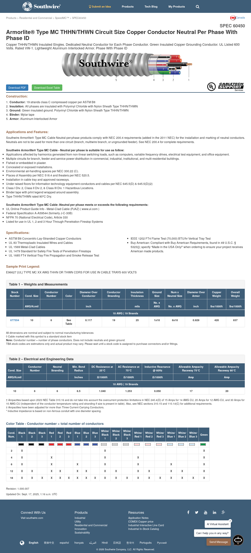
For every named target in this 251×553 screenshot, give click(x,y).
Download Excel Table (47, 87)
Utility (78, 521)
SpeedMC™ (62, 18)
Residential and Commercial (35, 18)
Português (146, 542)
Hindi (105, 542)
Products (11, 18)
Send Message (218, 541)
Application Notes (138, 518)
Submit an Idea (101, 6)
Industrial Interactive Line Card (146, 525)
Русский (162, 542)
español (64, 542)
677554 (14, 320)
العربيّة (92, 542)
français (79, 542)
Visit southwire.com (32, 518)
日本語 (117, 542)
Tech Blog (151, 6)
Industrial (80, 518)
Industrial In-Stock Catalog (143, 529)
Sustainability (82, 532)
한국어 (130, 542)
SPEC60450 (79, 18)
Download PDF (17, 87)
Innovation (81, 529)
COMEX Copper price (140, 521)
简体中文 (49, 542)
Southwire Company (115, 549)
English (33, 542)
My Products (176, 6)
